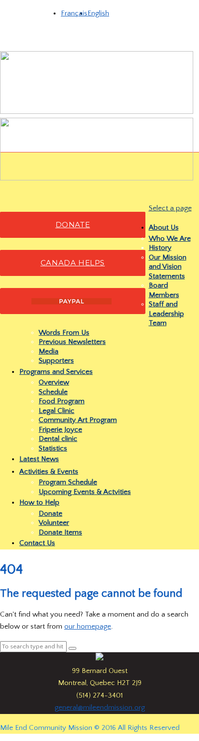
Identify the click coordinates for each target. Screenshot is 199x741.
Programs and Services (56, 372)
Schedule (53, 392)
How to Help (39, 502)
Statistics (53, 448)
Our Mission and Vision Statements (167, 266)
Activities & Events (48, 471)
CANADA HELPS (73, 262)
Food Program (62, 401)
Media (48, 351)
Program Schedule (68, 482)
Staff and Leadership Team (166, 313)
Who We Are (170, 238)
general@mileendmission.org (100, 707)
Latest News (39, 459)
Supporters (56, 361)
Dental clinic (58, 439)
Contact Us (37, 543)
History (160, 248)
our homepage (87, 626)
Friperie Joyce (60, 429)
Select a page (170, 208)
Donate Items (60, 532)
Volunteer (54, 523)
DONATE (73, 224)
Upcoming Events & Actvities (85, 492)
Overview (54, 382)
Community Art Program (78, 420)
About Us (164, 227)
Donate (50, 513)
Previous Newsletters (72, 342)
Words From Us (64, 333)
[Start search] (72, 648)
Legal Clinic (56, 411)
